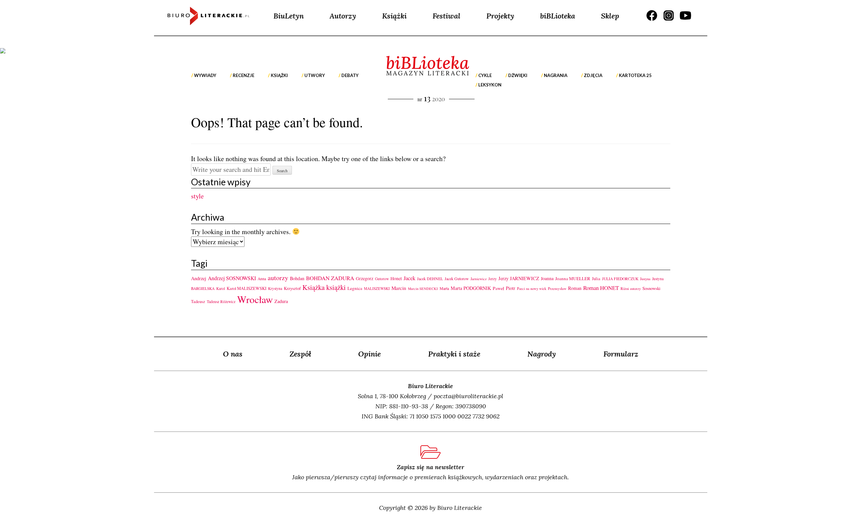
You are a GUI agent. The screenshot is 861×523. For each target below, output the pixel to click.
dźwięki (517, 75)
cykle (485, 75)
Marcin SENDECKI (423, 288)
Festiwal (446, 16)
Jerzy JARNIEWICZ (518, 278)
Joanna (547, 278)
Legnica (354, 288)
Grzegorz (364, 278)
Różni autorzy (631, 288)
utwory (314, 75)
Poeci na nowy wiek (531, 288)
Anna (262, 278)
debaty (350, 75)
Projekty (500, 16)
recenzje (243, 75)
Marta (444, 288)
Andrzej (198, 278)
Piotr (510, 288)
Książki (394, 16)
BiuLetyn (288, 16)
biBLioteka (557, 16)
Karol (220, 288)
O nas (232, 354)
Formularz (620, 354)
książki (279, 75)
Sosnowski (651, 288)
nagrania (555, 75)
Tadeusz (198, 301)
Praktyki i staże (454, 354)
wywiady (205, 75)
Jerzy (492, 278)
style (197, 195)
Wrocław (255, 299)
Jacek (409, 278)
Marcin (398, 288)
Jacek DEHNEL (430, 278)
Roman (575, 288)
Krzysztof (292, 288)
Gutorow (382, 278)
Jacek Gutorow (457, 278)
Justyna (645, 278)
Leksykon (489, 84)
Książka (313, 287)
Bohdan (297, 278)
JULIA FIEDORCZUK (620, 278)
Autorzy (343, 16)
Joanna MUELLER (572, 278)
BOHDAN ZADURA (330, 278)
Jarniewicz (479, 278)
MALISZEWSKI (377, 288)
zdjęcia (593, 75)
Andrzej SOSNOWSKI (232, 278)
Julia (596, 279)
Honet (396, 278)
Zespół (300, 354)
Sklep (610, 16)
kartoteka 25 (635, 75)
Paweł (498, 288)
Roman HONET (601, 288)
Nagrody (541, 354)
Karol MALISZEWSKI (246, 288)
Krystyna (275, 288)
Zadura (281, 301)
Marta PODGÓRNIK (471, 288)
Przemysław (557, 288)
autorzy (278, 277)
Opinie (369, 354)
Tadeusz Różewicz (221, 301)
